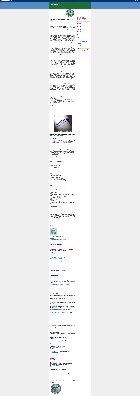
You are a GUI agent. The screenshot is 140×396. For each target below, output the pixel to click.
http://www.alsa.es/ (55, 352)
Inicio (63, 380)
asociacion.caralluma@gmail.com (57, 236)
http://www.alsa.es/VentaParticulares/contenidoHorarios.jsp (60, 309)
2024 (79, 23)
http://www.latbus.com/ (55, 342)
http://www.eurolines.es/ (58, 357)
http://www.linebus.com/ (55, 365)
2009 (79, 37)
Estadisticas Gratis (83, 50)
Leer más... (52, 105)
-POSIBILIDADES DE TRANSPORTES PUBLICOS (60, 273)
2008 (79, 45)
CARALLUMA (55, 4)
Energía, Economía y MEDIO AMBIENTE (58, 111)
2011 (79, 34)
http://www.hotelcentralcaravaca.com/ (56, 258)
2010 (79, 36)
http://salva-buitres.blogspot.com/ (58, 103)
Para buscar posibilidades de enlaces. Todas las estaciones (59, 284)
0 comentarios (65, 106)
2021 (79, 28)
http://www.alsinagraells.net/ (56, 347)
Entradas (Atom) (57, 382)
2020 (79, 29)
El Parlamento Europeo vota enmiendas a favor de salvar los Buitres (62, 20)
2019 (79, 31)
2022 (79, 26)
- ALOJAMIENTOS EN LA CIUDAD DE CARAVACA (60, 243)
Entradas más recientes (54, 380)
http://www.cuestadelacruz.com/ (61, 255)
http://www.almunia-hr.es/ (54, 262)
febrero (80, 43)
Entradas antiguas (72, 380)
